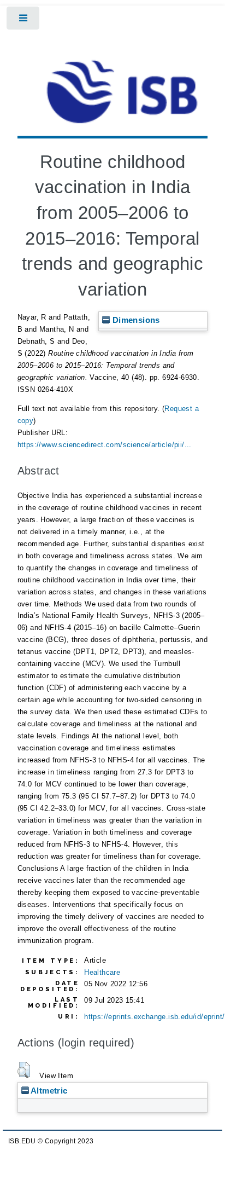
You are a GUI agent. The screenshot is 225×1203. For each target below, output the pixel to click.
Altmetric (48, 1090)
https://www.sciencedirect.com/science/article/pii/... (104, 445)
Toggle (24, 20)
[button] (23, 1070)
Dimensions (134, 320)
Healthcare (102, 972)
